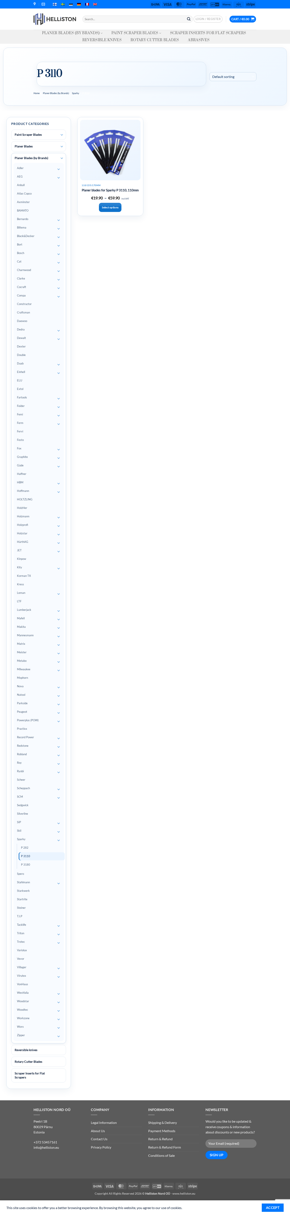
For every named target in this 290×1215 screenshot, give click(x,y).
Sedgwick (22, 805)
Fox (19, 448)
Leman (21, 592)
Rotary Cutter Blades (155, 40)
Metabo (22, 660)
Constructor (24, 304)
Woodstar (23, 1001)
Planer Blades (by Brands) (71, 33)
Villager (21, 967)
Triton (20, 933)
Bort (19, 244)
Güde (20, 465)
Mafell (21, 618)
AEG (20, 176)
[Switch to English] (95, 4)
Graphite (22, 457)
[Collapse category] (61, 158)
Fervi (20, 431)
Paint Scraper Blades (134, 33)
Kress (20, 584)
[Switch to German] (79, 4)
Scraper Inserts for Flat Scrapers (208, 33)
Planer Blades (24, 146)
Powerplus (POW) (28, 720)
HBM (20, 482)
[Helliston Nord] (55, 19)
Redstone (22, 745)
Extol (20, 389)
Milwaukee (23, 669)
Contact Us (99, 1139)
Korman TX (24, 575)
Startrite (22, 899)
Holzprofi (22, 524)
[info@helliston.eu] (44, 4)
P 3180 (25, 864)
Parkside (22, 703)
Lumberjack (24, 609)
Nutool (21, 694)
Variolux (22, 950)
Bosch (20, 253)
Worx (20, 1026)
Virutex (21, 975)
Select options (110, 207)
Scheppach (23, 788)
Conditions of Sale (161, 1155)
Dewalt (21, 338)
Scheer (21, 779)
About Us (98, 1131)
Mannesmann (25, 635)
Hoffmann (23, 490)
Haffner (21, 474)
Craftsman (23, 312)
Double (21, 355)
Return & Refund (160, 1139)
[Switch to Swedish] (63, 4)
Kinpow (21, 558)
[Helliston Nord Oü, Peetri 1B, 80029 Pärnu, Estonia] (35, 4)
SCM (20, 796)
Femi (20, 414)
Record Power (25, 737)
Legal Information (104, 1122)
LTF (19, 601)
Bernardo (22, 219)
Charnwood (24, 270)
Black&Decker (25, 236)
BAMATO (22, 210)
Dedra (21, 329)
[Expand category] (61, 134)
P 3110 (25, 856)
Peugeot (22, 711)
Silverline (22, 813)
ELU (19, 380)
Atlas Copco (24, 193)
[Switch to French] (87, 4)
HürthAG (22, 541)
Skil (19, 830)
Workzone (23, 1018)
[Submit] (188, 19)
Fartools (22, 397)
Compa (21, 295)
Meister (22, 652)
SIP (19, 822)
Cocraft (21, 287)
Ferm (20, 423)
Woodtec (22, 1009)
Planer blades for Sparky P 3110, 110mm (110, 190)
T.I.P (19, 916)
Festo (20, 440)
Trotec (21, 941)
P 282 (24, 847)
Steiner (21, 907)
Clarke (21, 278)
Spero (20, 873)
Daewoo (22, 321)
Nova (20, 686)
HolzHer (22, 507)
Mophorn (22, 677)
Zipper (21, 1035)
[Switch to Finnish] (55, 4)
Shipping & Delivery (162, 1122)
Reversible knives (102, 40)
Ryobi (20, 771)
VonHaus (22, 984)
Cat (19, 261)
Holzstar (22, 533)
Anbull (21, 185)
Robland (22, 754)
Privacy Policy (101, 1147)
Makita (21, 626)
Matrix (21, 643)
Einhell (21, 372)
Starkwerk (23, 890)
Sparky (75, 93)
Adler (20, 168)
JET (19, 550)
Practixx (22, 728)
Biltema (21, 227)
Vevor (20, 958)
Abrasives (199, 40)
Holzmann (23, 516)
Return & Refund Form (164, 1147)
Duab (20, 363)
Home (37, 93)
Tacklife (21, 924)
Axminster (23, 202)
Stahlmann (23, 882)
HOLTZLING (24, 499)
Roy (19, 762)
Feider (21, 406)
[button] (208, 19)
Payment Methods (161, 1131)
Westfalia (23, 992)
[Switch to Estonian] (71, 4)
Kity (19, 567)
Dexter (21, 346)
